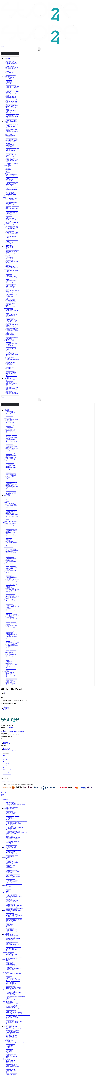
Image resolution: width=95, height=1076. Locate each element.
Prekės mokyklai (9, 367)
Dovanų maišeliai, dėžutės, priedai (12, 461)
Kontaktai (5, 709)
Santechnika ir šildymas (11, 329)
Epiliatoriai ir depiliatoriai (11, 140)
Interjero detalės (9, 258)
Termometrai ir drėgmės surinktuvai (14, 957)
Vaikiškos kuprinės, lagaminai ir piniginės (11, 371)
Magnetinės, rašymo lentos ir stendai (14, 918)
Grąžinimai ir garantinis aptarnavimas (11, 759)
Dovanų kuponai (7, 772)
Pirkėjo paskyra (6, 748)
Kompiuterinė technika (9, 224)
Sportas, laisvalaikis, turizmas (10, 292)
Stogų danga (9, 338)
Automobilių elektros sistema (12, 90)
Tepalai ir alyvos (9, 106)
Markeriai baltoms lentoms (12, 211)
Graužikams (8, 167)
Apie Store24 (6, 708)
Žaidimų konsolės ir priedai (12, 387)
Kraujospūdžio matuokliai (12, 146)
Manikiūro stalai (9, 149)
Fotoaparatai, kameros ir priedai (12, 419)
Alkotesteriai (9, 80)
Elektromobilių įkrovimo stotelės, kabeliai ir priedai (12, 102)
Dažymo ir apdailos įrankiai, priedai (14, 896)
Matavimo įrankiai (10, 184)
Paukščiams (8, 169)
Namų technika (9, 115)
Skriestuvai (8, 217)
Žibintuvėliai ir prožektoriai (12, 807)
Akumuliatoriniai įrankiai (11, 175)
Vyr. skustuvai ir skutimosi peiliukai (14, 884)
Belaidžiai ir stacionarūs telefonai (12, 642)
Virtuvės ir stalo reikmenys (12, 958)
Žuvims (7, 891)
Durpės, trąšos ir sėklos (11, 272)
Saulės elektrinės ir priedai (12, 330)
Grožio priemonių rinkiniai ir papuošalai (15, 1042)
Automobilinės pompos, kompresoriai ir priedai (11, 84)
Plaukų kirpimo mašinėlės (11, 160)
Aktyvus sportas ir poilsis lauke (12, 600)
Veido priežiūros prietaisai (12, 161)
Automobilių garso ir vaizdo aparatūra (14, 826)
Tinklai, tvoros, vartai (11, 286)
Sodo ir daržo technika (11, 285)
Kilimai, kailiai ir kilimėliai (12, 261)
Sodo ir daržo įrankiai (11, 284)
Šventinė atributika (10, 856)
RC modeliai (9, 368)
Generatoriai (9, 180)
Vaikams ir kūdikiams (9, 357)
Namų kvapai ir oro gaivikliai (12, 250)
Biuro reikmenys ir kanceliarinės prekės (11, 196)
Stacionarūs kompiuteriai (11, 243)
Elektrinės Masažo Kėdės (11, 138)
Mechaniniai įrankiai (10, 185)
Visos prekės (7, 58)
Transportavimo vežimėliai (12, 909)
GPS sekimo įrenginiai (11, 347)
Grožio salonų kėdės (10, 141)
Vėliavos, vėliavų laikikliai (12, 222)
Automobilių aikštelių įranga (12, 86)
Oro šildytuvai (9, 275)
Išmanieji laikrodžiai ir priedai (12, 645)
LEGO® (8, 366)
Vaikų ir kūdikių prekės (11, 373)
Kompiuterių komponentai (12, 233)
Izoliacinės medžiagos (11, 319)
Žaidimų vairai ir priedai (11, 392)
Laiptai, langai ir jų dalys (11, 320)
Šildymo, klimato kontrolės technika (14, 843)
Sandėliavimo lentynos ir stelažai (12, 589)
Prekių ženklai (6, 743)
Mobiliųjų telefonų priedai (12, 354)
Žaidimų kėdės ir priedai (11, 383)
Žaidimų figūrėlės (10, 382)
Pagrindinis (5, 706)
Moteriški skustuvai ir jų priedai (12, 486)
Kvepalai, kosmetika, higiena (12, 148)
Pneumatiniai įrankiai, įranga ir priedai (14, 905)
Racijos (7, 1039)
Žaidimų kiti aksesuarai (11, 384)
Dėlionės (8, 358)
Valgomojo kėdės (10, 266)
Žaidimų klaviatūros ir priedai (12, 386)
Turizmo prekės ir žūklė (11, 999)
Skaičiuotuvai (9, 216)
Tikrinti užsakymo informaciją (9, 750)
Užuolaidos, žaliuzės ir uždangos (12, 579)
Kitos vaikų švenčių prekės (12, 131)
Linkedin (12, 781)
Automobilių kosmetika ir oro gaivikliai (14, 827)
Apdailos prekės (9, 309)
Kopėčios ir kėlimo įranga (12, 183)
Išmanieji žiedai (9, 350)
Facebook (3, 781)
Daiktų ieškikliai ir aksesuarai (12, 345)
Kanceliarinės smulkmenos (12, 201)
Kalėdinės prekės (10, 127)
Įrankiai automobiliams (11, 104)
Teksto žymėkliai (10, 218)
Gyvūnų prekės (7, 165)
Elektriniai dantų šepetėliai (12, 139)
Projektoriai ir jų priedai (11, 73)
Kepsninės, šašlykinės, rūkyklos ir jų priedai (11, 302)
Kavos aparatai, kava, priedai (12, 114)
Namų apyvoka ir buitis (9, 246)
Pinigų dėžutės (9, 214)
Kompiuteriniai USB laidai (12, 232)
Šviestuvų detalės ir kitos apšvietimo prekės (11, 64)
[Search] (39, 49)
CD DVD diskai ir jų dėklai (12, 227)
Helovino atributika (10, 126)
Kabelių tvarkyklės (10, 231)
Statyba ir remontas (8, 308)
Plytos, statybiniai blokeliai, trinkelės (14, 1013)
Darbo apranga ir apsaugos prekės (12, 615)
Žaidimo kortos (9, 374)
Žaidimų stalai (9, 391)
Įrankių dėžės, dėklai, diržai (12, 182)
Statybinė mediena (10, 333)
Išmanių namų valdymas (11, 352)
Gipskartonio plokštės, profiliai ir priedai (11, 317)
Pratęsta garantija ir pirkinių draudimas (11, 761)
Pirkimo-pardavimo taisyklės (9, 767)
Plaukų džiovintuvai (10, 158)
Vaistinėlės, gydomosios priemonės (13, 838)
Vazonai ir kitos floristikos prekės (12, 596)
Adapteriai (8, 342)
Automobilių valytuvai (11, 97)
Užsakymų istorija (7, 749)
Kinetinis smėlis (9, 363)
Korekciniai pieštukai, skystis (12, 204)
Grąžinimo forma (7, 763)
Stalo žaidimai (9, 369)
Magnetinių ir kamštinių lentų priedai (14, 919)
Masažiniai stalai (9, 153)
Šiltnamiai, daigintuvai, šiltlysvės (12, 590)
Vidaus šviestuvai (10, 66)
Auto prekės (7, 76)
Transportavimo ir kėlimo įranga (12, 448)
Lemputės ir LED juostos (11, 62)
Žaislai (7, 1057)
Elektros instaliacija (10, 315)
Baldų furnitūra (9, 257)
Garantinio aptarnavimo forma (10, 766)
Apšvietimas (7, 59)
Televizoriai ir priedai (11, 75)
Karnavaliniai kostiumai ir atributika (14, 853)
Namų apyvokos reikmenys (12, 248)
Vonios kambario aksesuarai (12, 267)
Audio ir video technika (9, 68)
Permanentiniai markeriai (11, 212)
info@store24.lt (9, 727)
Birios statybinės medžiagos (12, 310)
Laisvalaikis (8, 304)
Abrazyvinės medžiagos (11, 174)
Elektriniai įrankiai (10, 179)
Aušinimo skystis (10, 81)
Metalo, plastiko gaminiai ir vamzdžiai (14, 1012)
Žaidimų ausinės (9, 381)
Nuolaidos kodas (7, 774)
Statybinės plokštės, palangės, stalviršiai (10, 335)
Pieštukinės (8, 213)
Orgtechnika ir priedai (11, 238)
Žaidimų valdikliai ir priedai (12, 393)
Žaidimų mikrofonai (10, 388)
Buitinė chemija (9, 247)
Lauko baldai (9, 274)
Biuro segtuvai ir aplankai (11, 198)
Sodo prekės (7, 269)
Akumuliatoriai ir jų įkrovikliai (10, 78)
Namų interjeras (7, 255)
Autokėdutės (9, 82)
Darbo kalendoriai (10, 199)
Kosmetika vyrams (10, 145)
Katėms (8, 168)
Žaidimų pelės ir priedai (11, 389)
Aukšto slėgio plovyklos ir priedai (12, 583)
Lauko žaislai (9, 364)
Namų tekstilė (9, 262)
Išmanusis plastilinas (10, 362)
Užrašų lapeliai (9, 221)
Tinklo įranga (9, 950)
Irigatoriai (8, 143)
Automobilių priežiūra (11, 96)
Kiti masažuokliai (10, 144)
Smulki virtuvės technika (11, 119)
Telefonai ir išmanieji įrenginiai (11, 340)
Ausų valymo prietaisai (11, 135)
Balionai (8, 122)
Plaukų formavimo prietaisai (12, 159)
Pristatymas (5, 755)
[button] (2, 46)
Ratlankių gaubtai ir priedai (12, 105)
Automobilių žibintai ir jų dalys (12, 441)
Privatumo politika (7, 769)
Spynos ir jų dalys (10, 332)
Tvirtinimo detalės (10, 1025)
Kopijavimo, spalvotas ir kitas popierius (11, 203)
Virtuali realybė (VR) (11, 379)
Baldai (7, 256)
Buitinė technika (8, 112)
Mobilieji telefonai (10, 353)
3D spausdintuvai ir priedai (12, 226)
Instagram (7, 781)
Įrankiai (6, 173)
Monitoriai (8, 235)
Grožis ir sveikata (8, 134)
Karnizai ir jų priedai (10, 260)
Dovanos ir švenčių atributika (10, 121)
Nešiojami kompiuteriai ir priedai (12, 556)
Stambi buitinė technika (11, 846)
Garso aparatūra (9, 72)
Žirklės (7, 933)
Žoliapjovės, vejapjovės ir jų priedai (14, 988)
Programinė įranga (10, 242)
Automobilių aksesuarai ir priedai (12, 432)
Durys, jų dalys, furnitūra (11, 314)
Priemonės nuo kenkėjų (11, 276)
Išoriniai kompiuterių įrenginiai (12, 550)
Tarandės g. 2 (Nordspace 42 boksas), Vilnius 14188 (12, 731)
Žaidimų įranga (7, 378)
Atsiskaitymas (6, 757)
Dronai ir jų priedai (10, 299)
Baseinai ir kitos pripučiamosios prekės (11, 297)
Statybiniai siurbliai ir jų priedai (12, 516)
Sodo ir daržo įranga (10, 282)
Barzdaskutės (9, 136)
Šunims (7, 170)
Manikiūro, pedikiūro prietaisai (12, 484)
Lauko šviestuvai (10, 61)
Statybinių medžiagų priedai (12, 337)
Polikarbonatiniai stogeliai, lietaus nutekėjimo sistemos (12, 327)
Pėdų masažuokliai (10, 156)
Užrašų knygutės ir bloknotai (12, 219)
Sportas (7, 305)
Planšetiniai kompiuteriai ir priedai (13, 947)
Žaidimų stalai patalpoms (11, 376)
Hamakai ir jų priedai (10, 300)
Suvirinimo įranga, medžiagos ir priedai (10, 193)
